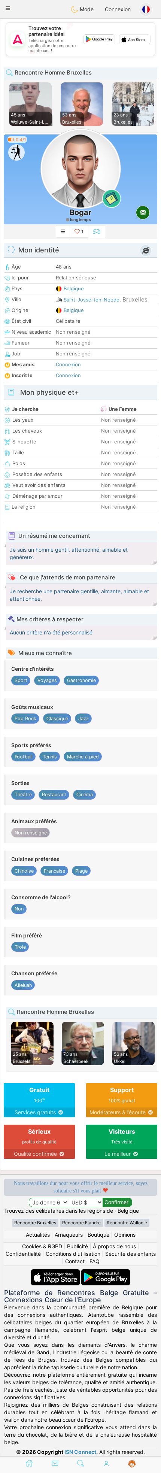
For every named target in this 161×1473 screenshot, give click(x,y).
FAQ (94, 1261)
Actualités (38, 1234)
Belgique (74, 288)
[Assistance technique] (132, 1464)
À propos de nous (114, 1246)
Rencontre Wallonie (127, 1222)
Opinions (125, 1234)
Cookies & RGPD (42, 1246)
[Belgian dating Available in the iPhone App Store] (56, 1273)
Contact (75, 1261)
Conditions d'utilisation (73, 1254)
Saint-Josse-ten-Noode (91, 300)
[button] (8, 8)
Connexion (118, 9)
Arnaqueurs (69, 1234)
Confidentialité (23, 1254)
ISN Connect (80, 1452)
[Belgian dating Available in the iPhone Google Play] (105, 1273)
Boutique (98, 1234)
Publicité (77, 1246)
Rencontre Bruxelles (35, 1222)
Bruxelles (135, 299)
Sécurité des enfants (130, 1254)
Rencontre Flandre (81, 1222)
